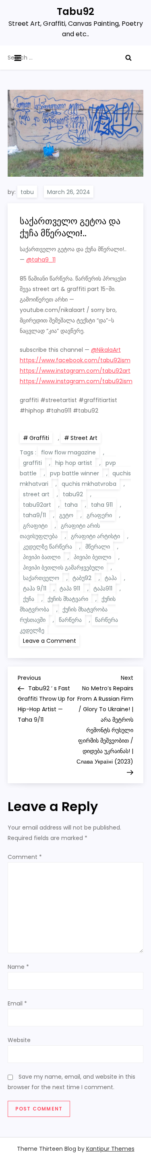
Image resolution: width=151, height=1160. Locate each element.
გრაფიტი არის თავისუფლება (60, 531)
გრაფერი (99, 515)
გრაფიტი (35, 526)
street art (36, 494)
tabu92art (37, 505)
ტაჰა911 (102, 588)
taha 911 (102, 505)
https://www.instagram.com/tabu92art (75, 371)
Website (19, 1040)
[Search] (128, 57)
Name (18, 967)
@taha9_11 (41, 260)
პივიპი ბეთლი (92, 557)
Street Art (83, 438)
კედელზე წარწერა (47, 547)
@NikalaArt (106, 350)
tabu (27, 192)
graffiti (32, 463)
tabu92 (73, 494)
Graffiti (39, 438)
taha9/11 (34, 515)
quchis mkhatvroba (89, 484)
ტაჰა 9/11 (34, 588)
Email (17, 1003)
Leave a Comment (51, 640)
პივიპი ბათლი (41, 557)
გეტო (66, 515)
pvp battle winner (74, 473)
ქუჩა (28, 599)
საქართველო (41, 578)
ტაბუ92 (81, 578)
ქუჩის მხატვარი (68, 599)
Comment (25, 857)
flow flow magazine (68, 452)
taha (71, 505)
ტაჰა (111, 578)
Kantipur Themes (110, 1149)
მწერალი (97, 547)
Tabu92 (75, 11)
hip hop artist (73, 463)
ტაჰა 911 (70, 588)
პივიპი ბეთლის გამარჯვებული (63, 567)
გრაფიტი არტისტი (95, 536)
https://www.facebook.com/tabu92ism (75, 360)
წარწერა (70, 620)
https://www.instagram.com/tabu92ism (76, 381)
